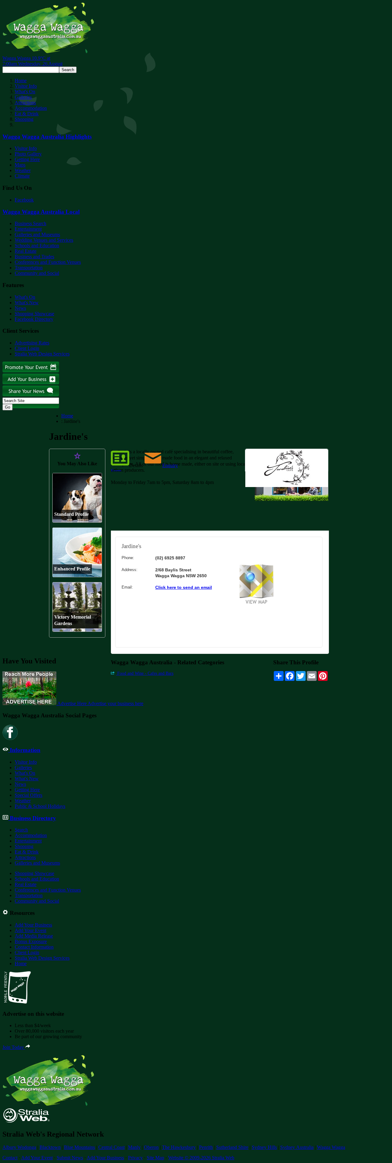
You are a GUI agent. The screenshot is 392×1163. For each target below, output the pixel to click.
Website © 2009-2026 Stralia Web (201, 1157)
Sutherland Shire (232, 1147)
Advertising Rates (32, 342)
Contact (9, 1157)
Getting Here (27, 159)
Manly (134, 1147)
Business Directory (32, 818)
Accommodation (31, 108)
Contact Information (34, 947)
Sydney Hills (264, 1147)
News (20, 308)
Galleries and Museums (37, 234)
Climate (22, 175)
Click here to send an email (183, 587)
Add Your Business (33, 924)
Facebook (24, 199)
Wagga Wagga (331, 1147)
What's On (25, 91)
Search (21, 829)
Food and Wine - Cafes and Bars (144, 673)
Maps (20, 164)
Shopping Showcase (34, 313)
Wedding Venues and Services (44, 240)
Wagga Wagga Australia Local (41, 212)
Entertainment (28, 229)
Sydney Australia (297, 1147)
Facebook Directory (34, 319)
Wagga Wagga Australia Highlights (47, 136)
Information (24, 750)
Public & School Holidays (40, 806)
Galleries (23, 97)
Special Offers (28, 795)
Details (136, 465)
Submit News (70, 1157)
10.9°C (32, 61)
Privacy (135, 1157)
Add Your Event (30, 930)
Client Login (27, 348)
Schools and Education (37, 245)
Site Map (155, 1157)
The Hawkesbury (179, 1147)
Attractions (25, 102)
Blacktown (50, 1147)
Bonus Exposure (31, 941)
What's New (27, 302)
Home (21, 80)
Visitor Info (26, 86)
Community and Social (37, 273)
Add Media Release (34, 935)
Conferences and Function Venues (48, 262)
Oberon (151, 1147)
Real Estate (25, 251)
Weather (23, 170)
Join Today (13, 1047)
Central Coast (111, 1147)
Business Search (30, 223)
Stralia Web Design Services (42, 353)
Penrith (206, 1147)
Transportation (29, 267)
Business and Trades (34, 256)
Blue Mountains (79, 1147)
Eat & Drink (27, 113)
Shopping (24, 119)
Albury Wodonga (19, 1147)
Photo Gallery (28, 153)
